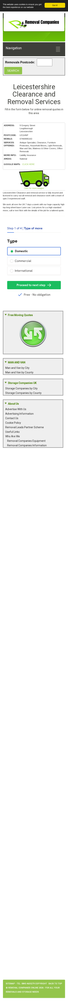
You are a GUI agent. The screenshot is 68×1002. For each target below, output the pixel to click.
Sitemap (10, 983)
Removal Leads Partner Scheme (24, 427)
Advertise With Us (15, 409)
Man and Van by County (19, 372)
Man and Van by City (17, 367)
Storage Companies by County (23, 392)
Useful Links (12, 431)
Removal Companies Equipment (26, 440)
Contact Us (11, 418)
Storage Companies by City (21, 388)
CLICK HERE (28, 164)
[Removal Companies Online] (34, 22)
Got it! (55, 5)
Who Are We (12, 436)
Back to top (55, 983)
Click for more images (34, 188)
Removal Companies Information (27, 445)
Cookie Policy (13, 422)
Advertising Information (19, 413)
